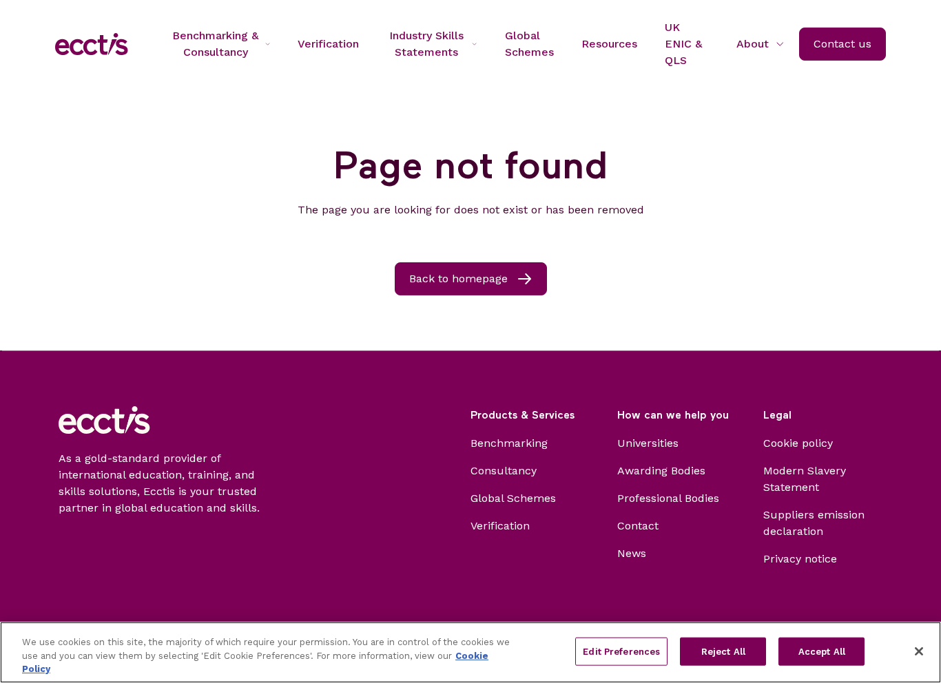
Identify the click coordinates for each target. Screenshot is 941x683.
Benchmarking (509, 443)
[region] (470, 652)
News (631, 553)
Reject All (723, 651)
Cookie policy (798, 443)
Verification (500, 525)
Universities (648, 443)
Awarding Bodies (661, 470)
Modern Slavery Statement (804, 479)
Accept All (821, 651)
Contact (638, 525)
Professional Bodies (668, 498)
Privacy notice (800, 558)
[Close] (919, 651)
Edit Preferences (621, 651)
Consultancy (503, 470)
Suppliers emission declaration (814, 523)
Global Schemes (513, 498)
